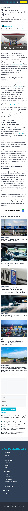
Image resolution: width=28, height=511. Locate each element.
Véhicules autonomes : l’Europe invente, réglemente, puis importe (12, 264)
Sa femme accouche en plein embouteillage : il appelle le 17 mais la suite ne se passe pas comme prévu (13, 428)
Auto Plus (20, 133)
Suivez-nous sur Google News (12, 210)
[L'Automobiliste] (9, 2)
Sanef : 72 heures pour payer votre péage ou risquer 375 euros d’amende (14, 239)
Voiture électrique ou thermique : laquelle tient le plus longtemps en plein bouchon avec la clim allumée (13, 417)
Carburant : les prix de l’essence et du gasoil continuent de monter (12, 432)
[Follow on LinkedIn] (9, 493)
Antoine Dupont (8, 26)
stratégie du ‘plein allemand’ (15, 104)
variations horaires (17, 86)
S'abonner (23, 2)
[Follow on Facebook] (4, 493)
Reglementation (5, 7)
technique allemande (18, 64)
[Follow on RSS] (11, 493)
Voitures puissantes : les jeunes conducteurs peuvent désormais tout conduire (14, 316)
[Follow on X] (7, 493)
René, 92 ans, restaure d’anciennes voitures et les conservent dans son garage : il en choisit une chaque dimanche (13, 422)
